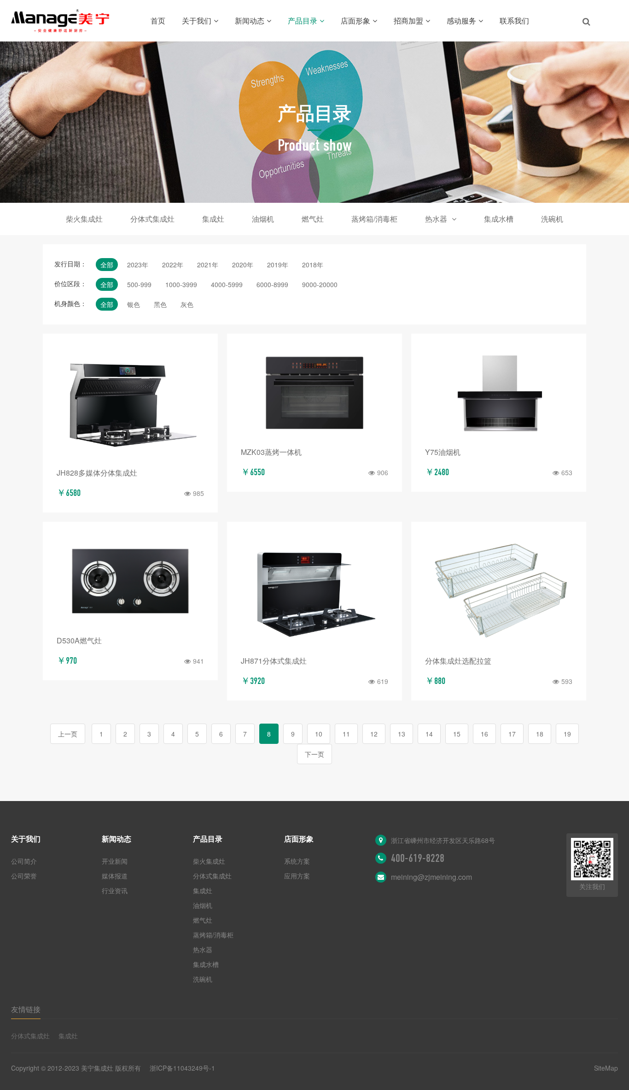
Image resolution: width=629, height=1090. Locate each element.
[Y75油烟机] (498, 393)
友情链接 (26, 1009)
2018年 (312, 264)
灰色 (187, 304)
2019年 (277, 264)
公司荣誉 (24, 875)
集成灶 (213, 218)
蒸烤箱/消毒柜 (374, 218)
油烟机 (263, 218)
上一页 (67, 733)
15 (456, 733)
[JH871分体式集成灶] (314, 591)
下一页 (314, 754)
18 (539, 733)
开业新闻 (115, 861)
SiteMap (606, 1067)
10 (318, 733)
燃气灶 (313, 218)
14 (429, 733)
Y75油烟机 (442, 452)
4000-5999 (227, 284)
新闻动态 (249, 20)
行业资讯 (115, 890)
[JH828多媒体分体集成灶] (130, 403)
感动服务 (461, 20)
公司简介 (24, 861)
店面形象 (355, 20)
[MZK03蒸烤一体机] (314, 393)
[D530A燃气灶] (130, 581)
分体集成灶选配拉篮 (458, 660)
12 (374, 733)
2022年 (172, 264)
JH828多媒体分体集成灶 (97, 472)
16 (484, 733)
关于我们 (196, 20)
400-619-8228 (417, 858)
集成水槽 (498, 218)
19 (567, 733)
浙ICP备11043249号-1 (182, 1067)
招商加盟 (408, 20)
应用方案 (297, 875)
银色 (133, 304)
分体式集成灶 (152, 218)
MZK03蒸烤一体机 (271, 452)
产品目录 (302, 20)
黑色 (160, 304)
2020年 (242, 264)
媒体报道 (115, 875)
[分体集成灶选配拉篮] (498, 591)
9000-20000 (320, 284)
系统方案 (297, 861)
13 (401, 733)
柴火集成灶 (84, 218)
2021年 (207, 264)
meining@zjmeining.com (431, 877)
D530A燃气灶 (79, 640)
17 (512, 733)
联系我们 (514, 20)
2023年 (137, 264)
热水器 (436, 218)
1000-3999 (181, 284)
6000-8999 (272, 284)
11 (346, 733)
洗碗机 (552, 218)
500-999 (139, 284)
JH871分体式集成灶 (274, 660)
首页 (158, 20)
